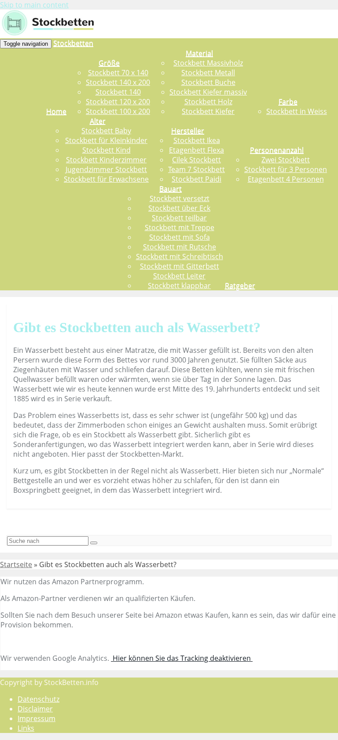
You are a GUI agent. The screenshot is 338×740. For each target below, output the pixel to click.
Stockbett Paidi (196, 179)
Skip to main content (34, 5)
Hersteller (187, 131)
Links (26, 728)
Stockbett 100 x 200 (118, 111)
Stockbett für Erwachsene (106, 179)
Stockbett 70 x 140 (118, 72)
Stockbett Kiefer (208, 111)
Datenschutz (38, 699)
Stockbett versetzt (179, 198)
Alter (98, 121)
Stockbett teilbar (179, 218)
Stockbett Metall (208, 72)
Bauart (170, 189)
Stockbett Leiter (179, 276)
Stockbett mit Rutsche (179, 247)
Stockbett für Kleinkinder (106, 140)
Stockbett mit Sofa (179, 237)
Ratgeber (240, 285)
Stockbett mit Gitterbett (179, 266)
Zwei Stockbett (285, 160)
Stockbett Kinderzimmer (106, 160)
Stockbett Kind (106, 150)
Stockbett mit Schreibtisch (179, 256)
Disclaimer (35, 709)
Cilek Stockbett (196, 160)
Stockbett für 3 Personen (285, 169)
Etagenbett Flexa (196, 150)
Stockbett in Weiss (296, 111)
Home (56, 111)
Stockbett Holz (208, 101)
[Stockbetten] (50, 33)
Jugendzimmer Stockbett (106, 169)
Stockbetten (73, 43)
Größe (109, 63)
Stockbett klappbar (179, 285)
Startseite (16, 564)
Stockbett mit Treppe (179, 227)
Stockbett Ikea (196, 140)
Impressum (36, 718)
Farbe (288, 101)
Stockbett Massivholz (208, 63)
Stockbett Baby (106, 131)
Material (199, 53)
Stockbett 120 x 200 (118, 101)
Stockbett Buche (208, 82)
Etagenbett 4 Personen (286, 179)
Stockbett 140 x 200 (118, 82)
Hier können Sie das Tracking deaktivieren (182, 658)
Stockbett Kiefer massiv (208, 92)
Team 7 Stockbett (196, 169)
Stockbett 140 (118, 92)
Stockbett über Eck (179, 208)
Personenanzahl (277, 150)
